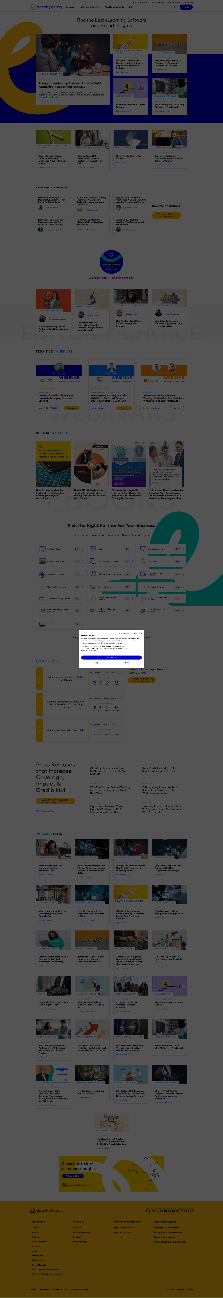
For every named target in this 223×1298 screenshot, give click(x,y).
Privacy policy (123, 633)
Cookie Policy (136, 633)
